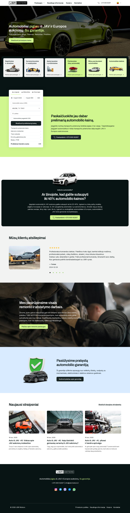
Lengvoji (16, 92)
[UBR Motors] (65, 472)
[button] (50, 272)
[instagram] (55, 489)
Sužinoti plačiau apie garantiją (70, 379)
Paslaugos (38, 3)
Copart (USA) (18, 98)
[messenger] (69, 489)
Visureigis (37, 92)
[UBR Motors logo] (18, 2)
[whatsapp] (74, 489)
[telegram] (60, 489)
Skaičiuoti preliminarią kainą (26, 123)
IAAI (38, 98)
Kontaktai (78, 3)
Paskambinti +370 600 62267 (67, 137)
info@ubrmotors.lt (71, 483)
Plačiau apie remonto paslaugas (34, 327)
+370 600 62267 (58, 483)
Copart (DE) (29, 98)
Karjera (69, 3)
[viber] (65, 489)
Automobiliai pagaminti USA (22, 118)
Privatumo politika (81, 507)
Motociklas (26, 92)
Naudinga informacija (55, 3)
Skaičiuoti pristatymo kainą (21, 40)
